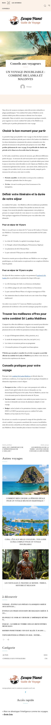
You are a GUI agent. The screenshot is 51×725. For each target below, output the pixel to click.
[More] (39, 99)
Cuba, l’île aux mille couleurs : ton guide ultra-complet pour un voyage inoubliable (25, 541)
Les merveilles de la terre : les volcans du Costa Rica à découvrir (39, 449)
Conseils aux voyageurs (25, 63)
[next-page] (7, 639)
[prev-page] (4, 639)
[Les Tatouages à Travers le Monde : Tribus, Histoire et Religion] (25, 564)
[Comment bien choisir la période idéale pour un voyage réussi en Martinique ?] (25, 480)
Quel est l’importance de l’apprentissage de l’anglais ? (12, 449)
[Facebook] (25, 692)
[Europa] (23, 86)
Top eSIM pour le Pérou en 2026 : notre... (21, 635)
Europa (29, 87)
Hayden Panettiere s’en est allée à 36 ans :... (24, 630)
